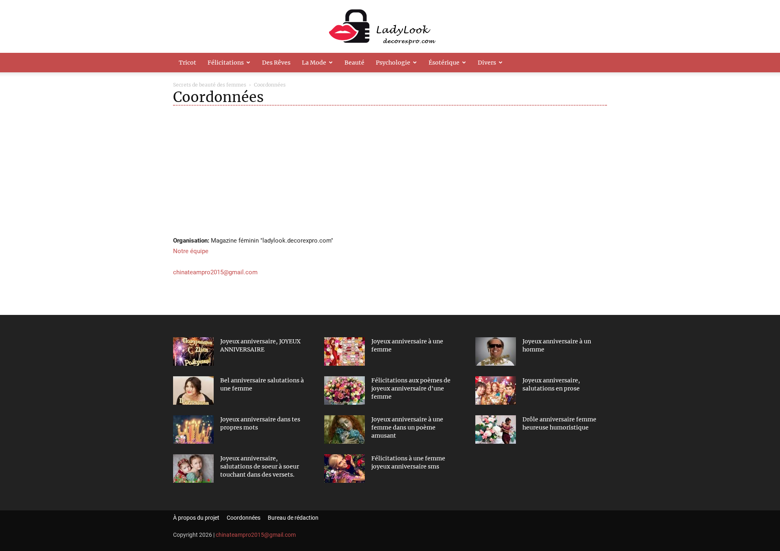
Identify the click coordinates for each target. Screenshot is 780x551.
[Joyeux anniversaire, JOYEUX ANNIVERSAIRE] (193, 351)
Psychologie (393, 62)
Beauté (354, 62)
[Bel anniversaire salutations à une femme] (193, 390)
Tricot (187, 62)
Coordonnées (243, 517)
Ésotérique (444, 62)
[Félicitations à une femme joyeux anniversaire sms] (344, 468)
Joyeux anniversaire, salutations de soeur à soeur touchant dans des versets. (259, 466)
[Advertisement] (390, 170)
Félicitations (226, 62)
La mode (314, 62)
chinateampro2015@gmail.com (215, 272)
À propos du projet (196, 517)
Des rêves (276, 62)
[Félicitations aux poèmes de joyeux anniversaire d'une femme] (344, 390)
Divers (487, 62)
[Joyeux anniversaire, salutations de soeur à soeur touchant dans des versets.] (193, 468)
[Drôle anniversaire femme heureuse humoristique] (495, 429)
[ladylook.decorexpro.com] (390, 27)
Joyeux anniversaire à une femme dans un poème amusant (407, 427)
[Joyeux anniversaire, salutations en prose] (495, 390)
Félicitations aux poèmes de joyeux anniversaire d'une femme (411, 388)
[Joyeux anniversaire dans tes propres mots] (193, 429)
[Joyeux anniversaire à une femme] (344, 351)
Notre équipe (190, 251)
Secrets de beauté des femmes (209, 85)
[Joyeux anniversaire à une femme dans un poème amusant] (344, 429)
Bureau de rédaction (293, 517)
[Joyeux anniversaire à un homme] (495, 351)
